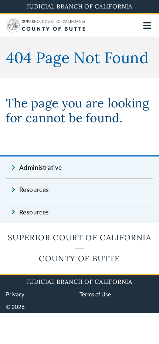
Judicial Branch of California (79, 6)
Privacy (15, 294)
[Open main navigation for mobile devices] (147, 25)
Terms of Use (95, 294)
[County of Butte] (45, 30)
